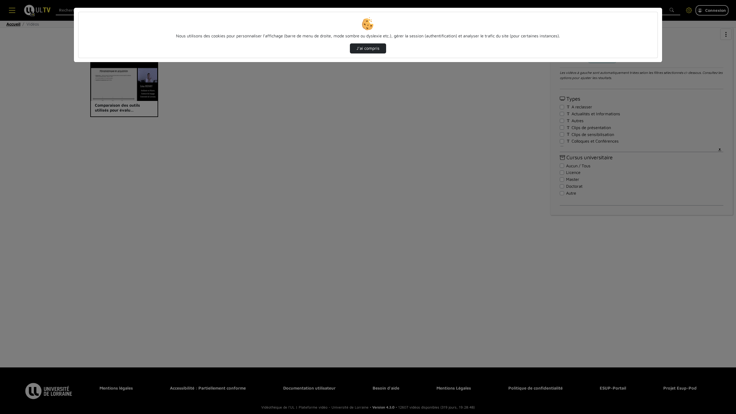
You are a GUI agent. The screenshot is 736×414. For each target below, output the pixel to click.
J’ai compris (367, 48)
